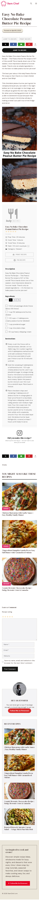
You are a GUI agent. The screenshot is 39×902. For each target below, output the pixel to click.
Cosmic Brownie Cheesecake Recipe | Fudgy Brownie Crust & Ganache (17, 589)
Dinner (5, 509)
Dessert (6, 584)
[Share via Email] (21, 44)
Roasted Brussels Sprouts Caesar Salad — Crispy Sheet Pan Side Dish (18, 828)
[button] (31, 3)
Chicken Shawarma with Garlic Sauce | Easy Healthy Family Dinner (17, 514)
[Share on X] (5, 44)
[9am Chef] (3, 3)
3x (19, 300)
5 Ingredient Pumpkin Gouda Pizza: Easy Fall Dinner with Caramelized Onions (18, 551)
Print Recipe (25, 39)
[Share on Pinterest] (29, 44)
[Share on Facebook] (13, 44)
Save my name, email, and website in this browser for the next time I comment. (19, 661)
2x (15, 300)
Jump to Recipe (10, 39)
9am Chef (13, 3)
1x (10, 300)
